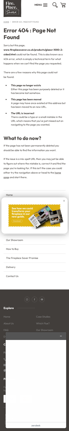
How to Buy (12, 249)
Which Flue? (43, 323)
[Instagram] (27, 299)
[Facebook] (34, 299)
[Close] (64, 200)
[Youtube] (42, 299)
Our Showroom (14, 240)
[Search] (55, 5)
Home (6, 22)
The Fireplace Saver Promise (22, 258)
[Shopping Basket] (63, 5)
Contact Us (12, 276)
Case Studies (43, 316)
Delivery (10, 267)
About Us (9, 323)
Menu (38, 4)
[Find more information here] (36, 380)
